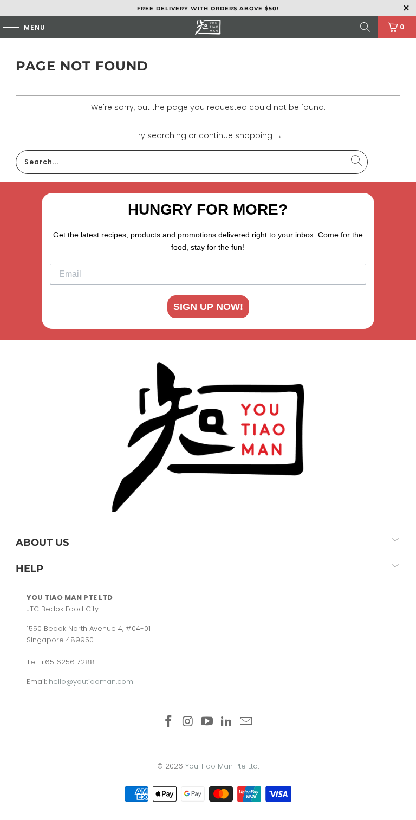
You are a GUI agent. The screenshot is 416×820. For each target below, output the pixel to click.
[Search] (365, 27)
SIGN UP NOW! (208, 306)
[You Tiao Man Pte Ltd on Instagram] (188, 722)
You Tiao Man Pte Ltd (221, 766)
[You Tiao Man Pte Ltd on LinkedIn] (227, 722)
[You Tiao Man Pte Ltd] (208, 27)
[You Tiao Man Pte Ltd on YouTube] (207, 722)
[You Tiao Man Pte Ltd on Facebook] (169, 722)
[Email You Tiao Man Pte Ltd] (246, 722)
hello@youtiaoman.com (91, 681)
